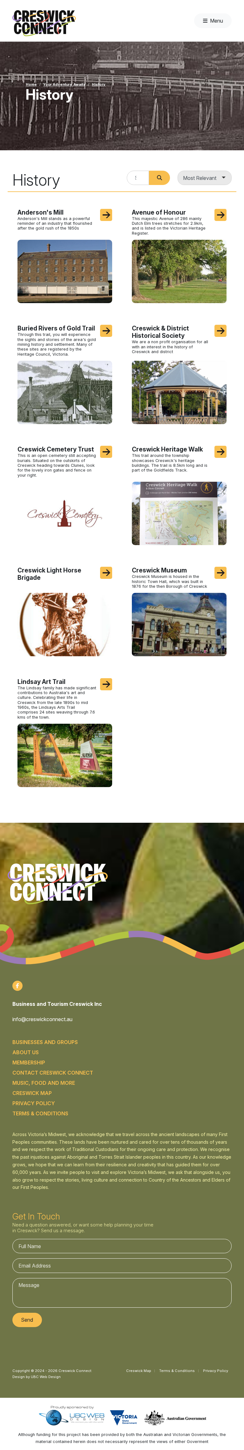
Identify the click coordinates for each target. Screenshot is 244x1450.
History (98, 84)
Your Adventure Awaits (64, 84)
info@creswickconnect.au (42, 1019)
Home (31, 84)
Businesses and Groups (45, 1042)
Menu (216, 21)
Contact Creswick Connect (52, 1073)
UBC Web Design (46, 1377)
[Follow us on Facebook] (17, 986)
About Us (25, 1052)
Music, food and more (43, 1083)
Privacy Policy (33, 1103)
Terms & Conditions (40, 1113)
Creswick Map (32, 1093)
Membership (28, 1062)
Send (27, 1320)
